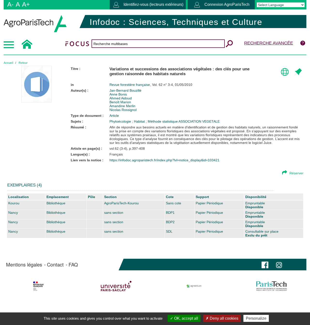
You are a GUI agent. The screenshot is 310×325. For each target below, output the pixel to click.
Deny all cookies (223, 318)
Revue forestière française (130, 85)
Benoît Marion (120, 102)
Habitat (140, 121)
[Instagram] (279, 264)
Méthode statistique (163, 121)
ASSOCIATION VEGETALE (199, 121)
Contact (55, 264)
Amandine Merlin (122, 106)
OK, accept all (185, 318)
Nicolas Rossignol (123, 110)
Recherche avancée (268, 43)
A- (10, 4)
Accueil (8, 63)
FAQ (73, 264)
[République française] (38, 286)
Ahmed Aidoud (120, 98)
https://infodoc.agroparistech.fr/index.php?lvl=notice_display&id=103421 (164, 160)
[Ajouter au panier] (297, 72)
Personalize (256, 318)
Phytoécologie (120, 121)
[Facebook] (265, 264)
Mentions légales (24, 264)
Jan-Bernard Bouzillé (125, 90)
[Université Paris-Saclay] (116, 286)
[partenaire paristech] (271, 286)
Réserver (296, 173)
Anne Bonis (118, 94)
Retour (23, 63)
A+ (26, 4)
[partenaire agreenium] (194, 286)
